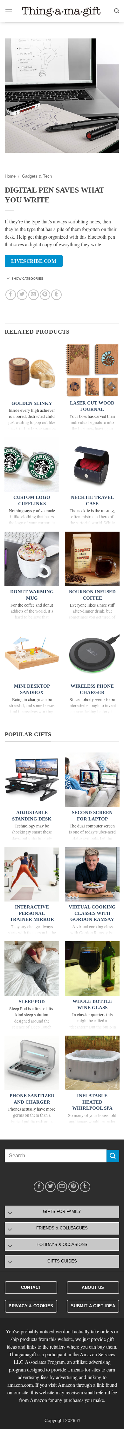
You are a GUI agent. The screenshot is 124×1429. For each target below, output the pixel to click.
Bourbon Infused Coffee (92, 595)
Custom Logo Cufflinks (31, 500)
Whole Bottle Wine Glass (92, 1004)
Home (10, 176)
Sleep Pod (32, 1001)
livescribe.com (34, 260)
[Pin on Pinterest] (45, 294)
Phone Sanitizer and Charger (32, 1099)
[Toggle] (8, 278)
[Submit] (113, 1156)
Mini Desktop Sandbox (32, 689)
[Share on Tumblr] (56, 294)
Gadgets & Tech (37, 176)
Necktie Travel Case (92, 500)
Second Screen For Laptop (92, 815)
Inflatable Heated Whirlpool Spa (92, 1102)
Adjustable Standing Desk (32, 815)
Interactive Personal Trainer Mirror (32, 913)
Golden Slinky (31, 403)
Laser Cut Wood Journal (92, 406)
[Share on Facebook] (10, 294)
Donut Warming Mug (32, 595)
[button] (8, 11)
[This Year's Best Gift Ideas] (62, 11)
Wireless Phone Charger (92, 689)
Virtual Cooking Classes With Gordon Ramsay (92, 913)
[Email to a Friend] (33, 294)
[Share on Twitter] (22, 294)
